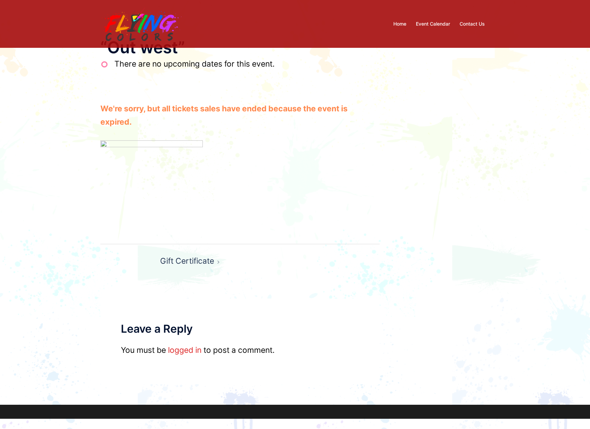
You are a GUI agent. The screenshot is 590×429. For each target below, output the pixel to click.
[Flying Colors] (141, 23)
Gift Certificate (187, 261)
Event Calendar (433, 24)
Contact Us (472, 24)
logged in (184, 350)
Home (399, 24)
